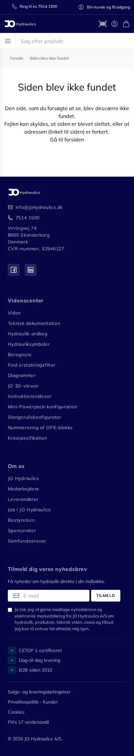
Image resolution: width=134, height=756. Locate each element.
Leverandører (23, 499)
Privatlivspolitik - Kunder (33, 702)
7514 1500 (28, 218)
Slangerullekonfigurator (34, 417)
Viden (14, 313)
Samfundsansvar (27, 541)
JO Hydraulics (23, 478)
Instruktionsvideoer (30, 396)
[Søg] (126, 41)
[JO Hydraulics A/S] (20, 24)
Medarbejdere (23, 489)
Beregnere (20, 354)
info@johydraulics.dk (39, 207)
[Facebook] (14, 270)
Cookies (16, 712)
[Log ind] (114, 24)
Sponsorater (22, 530)
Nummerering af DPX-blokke (40, 427)
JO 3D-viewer (23, 386)
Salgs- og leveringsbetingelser (39, 692)
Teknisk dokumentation (34, 323)
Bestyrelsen (21, 520)
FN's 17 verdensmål (28, 722)
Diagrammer (22, 375)
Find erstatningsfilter (32, 365)
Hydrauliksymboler (29, 344)
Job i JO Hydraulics (29, 510)
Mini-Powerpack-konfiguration (42, 407)
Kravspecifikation (27, 438)
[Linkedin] (30, 270)
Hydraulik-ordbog (27, 334)
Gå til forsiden (67, 139)
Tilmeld (105, 595)
